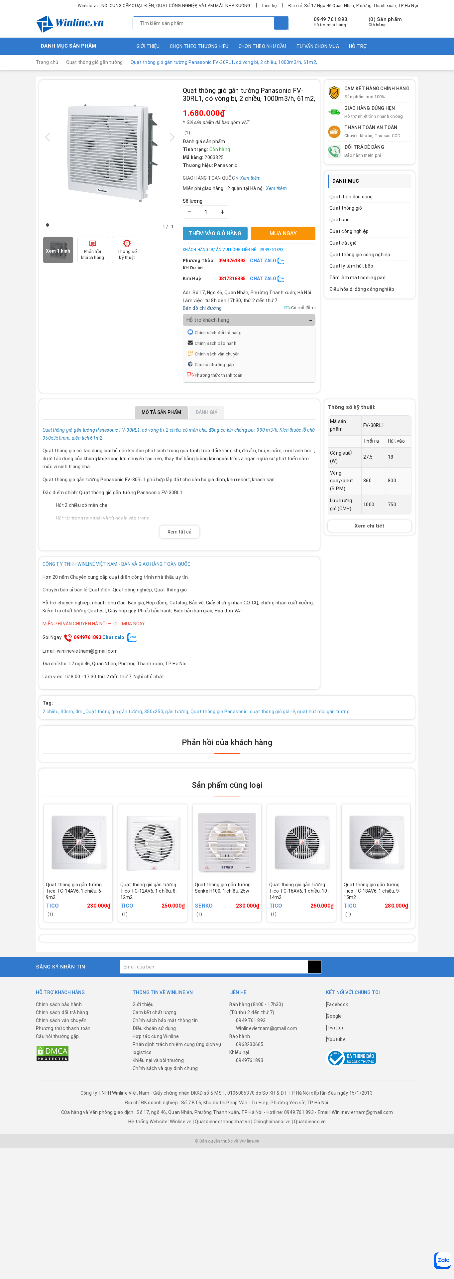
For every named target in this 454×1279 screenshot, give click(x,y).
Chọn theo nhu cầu (262, 46)
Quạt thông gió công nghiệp (360, 254)
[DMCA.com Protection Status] (52, 1053)
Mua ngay (87, 900)
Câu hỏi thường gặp (214, 364)
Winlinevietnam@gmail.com (266, 1028)
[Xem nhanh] (110, 896)
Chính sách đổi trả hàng (218, 332)
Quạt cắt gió (343, 243)
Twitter (335, 1027)
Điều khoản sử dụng (154, 1028)
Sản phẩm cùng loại (227, 785)
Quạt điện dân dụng (351, 196)
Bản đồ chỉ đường (202, 308)
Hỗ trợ (358, 46)
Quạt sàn (339, 219)
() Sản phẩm (385, 22)
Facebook (337, 1004)
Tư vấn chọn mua (317, 46)
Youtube (336, 1039)
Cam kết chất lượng (154, 1012)
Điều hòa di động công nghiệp (361, 289)
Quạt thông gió (345, 208)
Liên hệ (269, 5)
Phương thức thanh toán (219, 375)
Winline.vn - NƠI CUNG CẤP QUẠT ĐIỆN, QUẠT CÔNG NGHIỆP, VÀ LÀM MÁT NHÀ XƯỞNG (164, 5)
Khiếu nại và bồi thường (158, 1060)
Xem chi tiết (370, 526)
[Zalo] (442, 1260)
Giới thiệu (148, 46)
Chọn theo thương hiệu (199, 46)
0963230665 (250, 1044)
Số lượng (192, 201)
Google (334, 1016)
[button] (47, 225)
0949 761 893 (330, 19)
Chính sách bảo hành (215, 343)
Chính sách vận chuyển (217, 353)
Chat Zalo (264, 260)
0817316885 (232, 278)
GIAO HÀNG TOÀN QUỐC (218, 178)
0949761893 (232, 260)
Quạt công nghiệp (349, 231)
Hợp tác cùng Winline (156, 1036)
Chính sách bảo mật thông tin (165, 1020)
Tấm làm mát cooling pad (357, 277)
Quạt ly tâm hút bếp (351, 266)
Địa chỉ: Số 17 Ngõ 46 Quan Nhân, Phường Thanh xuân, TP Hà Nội (353, 5)
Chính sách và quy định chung (165, 1068)
